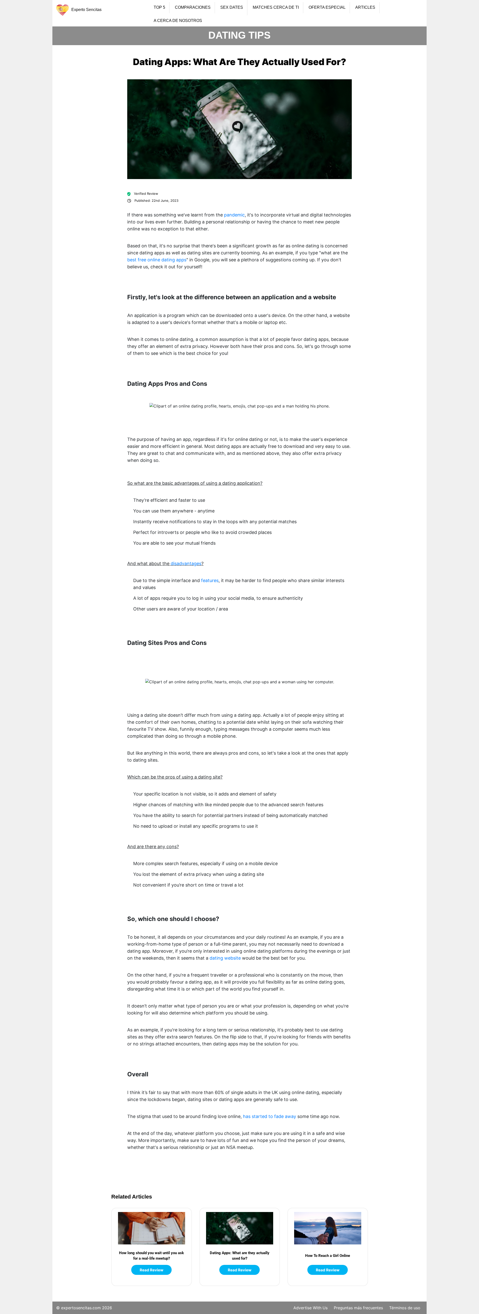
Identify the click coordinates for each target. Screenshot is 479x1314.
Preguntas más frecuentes (358, 1307)
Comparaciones (193, 7)
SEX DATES (231, 7)
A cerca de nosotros (178, 21)
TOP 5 (159, 7)
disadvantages (186, 563)
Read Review (151, 1270)
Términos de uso (404, 1307)
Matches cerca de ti (276, 7)
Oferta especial (327, 7)
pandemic (234, 214)
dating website (225, 958)
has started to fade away (269, 1116)
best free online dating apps (156, 259)
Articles (365, 7)
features (210, 580)
